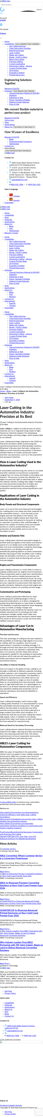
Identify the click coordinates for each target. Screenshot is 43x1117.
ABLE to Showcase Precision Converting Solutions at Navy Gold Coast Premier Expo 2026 (21, 885)
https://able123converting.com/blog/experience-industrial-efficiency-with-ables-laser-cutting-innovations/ (19, 815)
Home (2, 391)
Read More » (5, 872)
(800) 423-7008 (17, 185)
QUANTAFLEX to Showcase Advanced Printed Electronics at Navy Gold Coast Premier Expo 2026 (19, 913)
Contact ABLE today (8, 802)
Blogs (9, 391)
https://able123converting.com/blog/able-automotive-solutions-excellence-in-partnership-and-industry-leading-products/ (21, 826)
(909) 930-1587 (34, 185)
